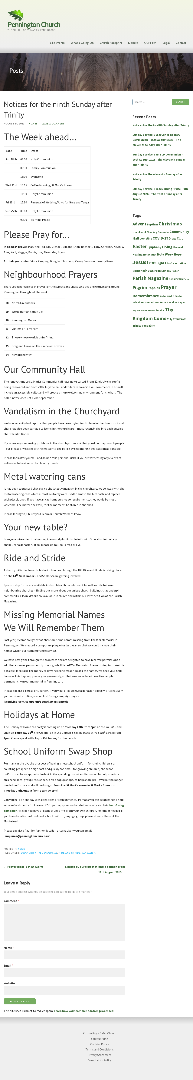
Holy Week (165, 254)
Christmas (170, 223)
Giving (167, 247)
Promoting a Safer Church (99, 1033)
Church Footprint (111, 43)
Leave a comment (52, 123)
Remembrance (145, 295)
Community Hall (32, 853)
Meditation (179, 263)
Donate (133, 43)
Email (8, 965)
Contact (181, 43)
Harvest (178, 247)
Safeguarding (99, 1039)
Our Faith (150, 43)
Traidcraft (179, 319)
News (21, 849)
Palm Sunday (162, 270)
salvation (138, 302)
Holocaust (149, 254)
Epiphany (154, 247)
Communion (163, 232)
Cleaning (151, 232)
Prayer (169, 287)
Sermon (151, 310)
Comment (11, 901)
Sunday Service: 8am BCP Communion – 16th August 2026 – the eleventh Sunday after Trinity (158, 159)
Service (160, 310)
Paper (175, 270)
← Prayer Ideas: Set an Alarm (23, 866)
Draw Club (176, 238)
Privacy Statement (99, 1055)
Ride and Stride (69, 853)
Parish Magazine (150, 278)
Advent (139, 224)
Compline (145, 238)
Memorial (50, 853)
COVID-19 (160, 238)
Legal (166, 43)
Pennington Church (34, 24)
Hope (178, 254)
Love (168, 263)
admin (33, 123)
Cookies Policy (99, 1044)
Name (9, 948)
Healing (137, 254)
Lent (151, 262)
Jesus (139, 262)
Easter (139, 246)
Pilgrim (139, 287)
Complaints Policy (99, 1060)
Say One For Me (139, 310)
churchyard (139, 232)
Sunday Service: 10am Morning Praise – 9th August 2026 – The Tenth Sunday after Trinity (160, 194)
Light (161, 263)
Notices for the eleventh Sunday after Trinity (157, 176)
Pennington (176, 279)
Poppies (154, 288)
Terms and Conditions (99, 1049)
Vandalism (89, 853)
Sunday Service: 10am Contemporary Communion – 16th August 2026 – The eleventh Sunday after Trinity (156, 140)
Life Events (57, 43)
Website (9, 983)
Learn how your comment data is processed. (84, 1011)
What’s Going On (82, 43)
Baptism (152, 224)
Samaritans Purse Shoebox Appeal (165, 302)
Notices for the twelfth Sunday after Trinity (160, 125)
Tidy (169, 319)
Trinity (136, 325)
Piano (186, 279)
